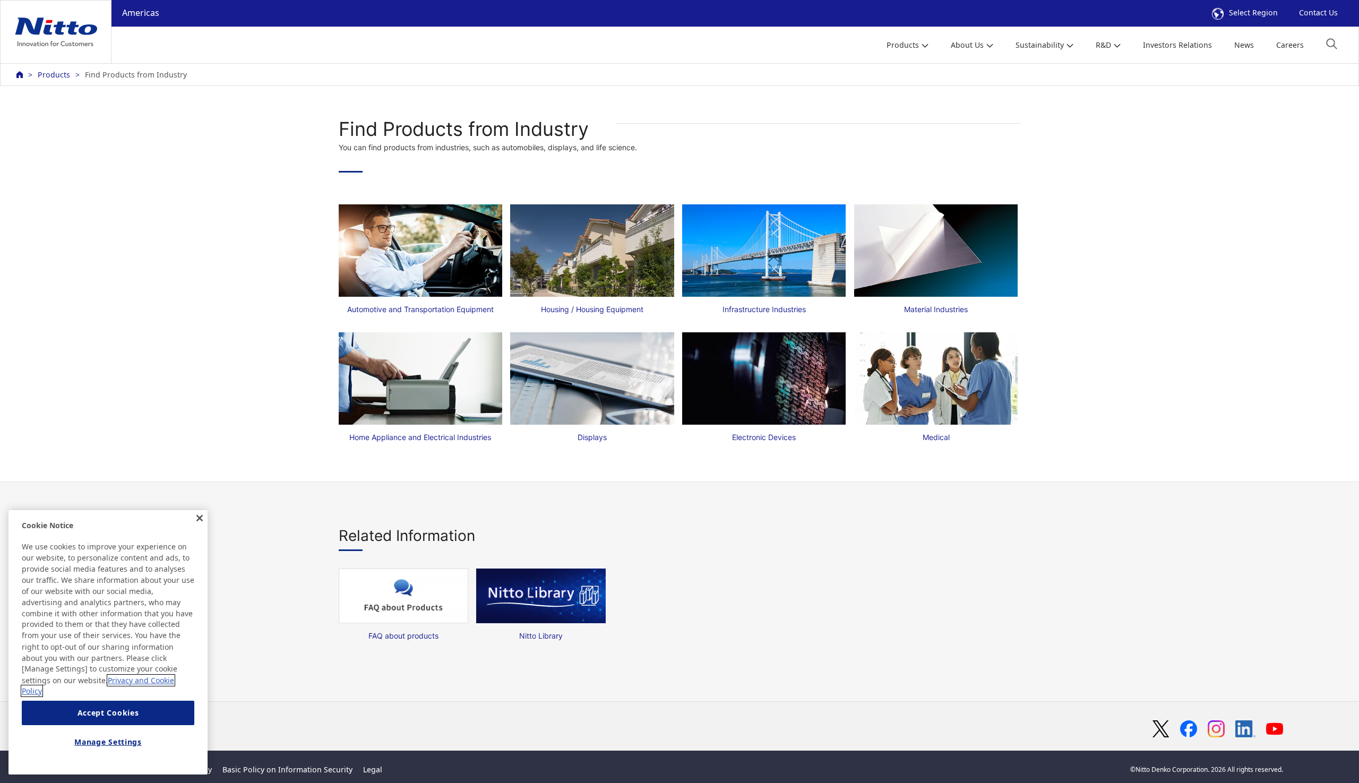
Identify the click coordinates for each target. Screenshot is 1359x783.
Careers (1290, 45)
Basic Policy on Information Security (287, 769)
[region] (108, 642)
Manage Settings (108, 742)
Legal (372, 769)
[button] (1331, 44)
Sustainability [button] (1040, 45)
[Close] (199, 518)
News (1244, 45)
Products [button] (903, 45)
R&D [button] (1103, 45)
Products (54, 75)
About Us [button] (967, 45)
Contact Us (1318, 12)
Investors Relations (1177, 45)
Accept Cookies (108, 713)
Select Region (1253, 12)
